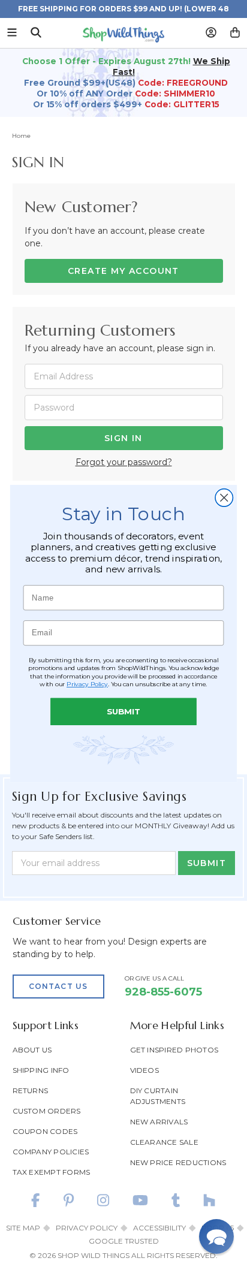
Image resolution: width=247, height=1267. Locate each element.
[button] (216, 1236)
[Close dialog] (224, 497)
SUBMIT (123, 711)
